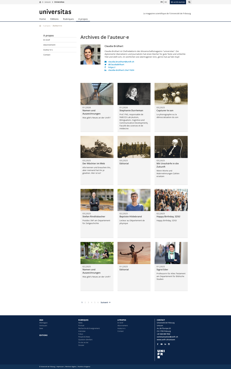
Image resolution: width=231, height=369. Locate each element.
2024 (41, 320)
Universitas (59, 2)
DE (166, 2)
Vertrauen (43, 325)
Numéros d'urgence (84, 367)
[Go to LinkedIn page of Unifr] (165, 344)
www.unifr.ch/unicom (166, 339)
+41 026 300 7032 (163, 334)
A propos (83, 18)
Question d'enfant (85, 339)
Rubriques (68, 18)
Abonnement (49, 44)
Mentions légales (70, 367)
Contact (46, 54)
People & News (84, 337)
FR (162, 2)
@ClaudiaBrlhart (116, 64)
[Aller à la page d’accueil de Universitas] (55, 11)
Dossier (81, 345)
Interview (81, 331)
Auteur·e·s (57, 26)
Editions (54, 18)
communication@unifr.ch (167, 337)
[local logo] (174, 354)
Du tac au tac (83, 342)
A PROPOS (122, 320)
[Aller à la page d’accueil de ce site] (40, 25)
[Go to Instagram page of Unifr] (169, 344)
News (80, 322)
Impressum (60, 367)
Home (42, 18)
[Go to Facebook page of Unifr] (158, 344)
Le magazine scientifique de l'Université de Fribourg (167, 13)
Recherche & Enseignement (89, 328)
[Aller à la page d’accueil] (40, 2)
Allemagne (43, 322)
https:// (112, 67)
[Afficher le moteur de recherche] (189, 2)
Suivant (104, 302)
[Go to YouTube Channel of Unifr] (161, 344)
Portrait (81, 325)
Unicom (48, 2)
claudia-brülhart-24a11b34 (121, 70)
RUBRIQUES (83, 320)
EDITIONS (43, 335)
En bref (46, 39)
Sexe (41, 328)
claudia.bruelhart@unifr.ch (121, 61)
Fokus (80, 334)
